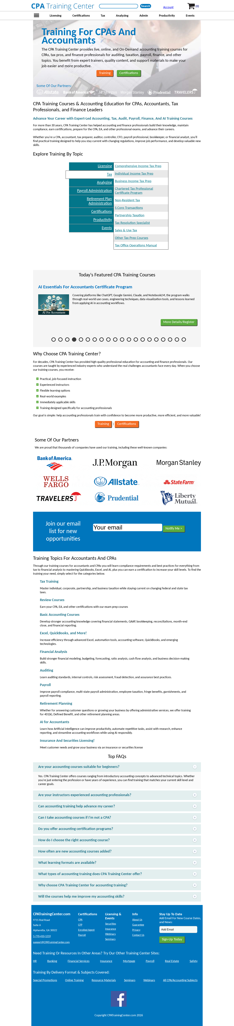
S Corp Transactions (129, 208)
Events (190, 15)
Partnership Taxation (129, 215)
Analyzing (122, 15)
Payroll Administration (94, 191)
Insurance (110, 929)
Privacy (136, 930)
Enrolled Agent (86, 930)
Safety (194, 961)
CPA (80, 919)
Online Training (74, 980)
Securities (110, 924)
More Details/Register (178, 322)
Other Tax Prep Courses (131, 238)
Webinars (110, 934)
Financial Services (78, 961)
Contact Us (138, 935)
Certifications (81, 15)
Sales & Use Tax (126, 230)
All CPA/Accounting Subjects (180, 980)
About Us (137, 919)
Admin (143, 15)
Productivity (167, 15)
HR (35, 961)
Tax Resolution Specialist (132, 223)
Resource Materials (104, 980)
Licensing (55, 15)
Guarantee (138, 925)
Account (168, 7)
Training (104, 73)
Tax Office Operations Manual (136, 245)
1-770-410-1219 (42, 936)
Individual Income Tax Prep (134, 174)
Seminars (110, 939)
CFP (80, 925)
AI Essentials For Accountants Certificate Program (85, 287)
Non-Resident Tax (127, 200)
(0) (197, 6)
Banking (52, 961)
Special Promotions (45, 980)
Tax (103, 15)
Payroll (82, 935)
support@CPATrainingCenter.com (51, 942)
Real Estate (172, 961)
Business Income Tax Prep (133, 181)
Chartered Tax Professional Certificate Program (134, 191)
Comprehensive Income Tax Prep (138, 166)
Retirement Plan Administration (99, 201)
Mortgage (129, 961)
